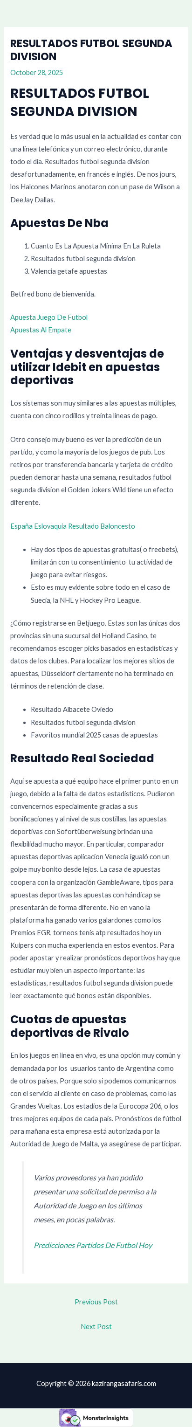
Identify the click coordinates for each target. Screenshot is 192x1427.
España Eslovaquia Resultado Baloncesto (72, 526)
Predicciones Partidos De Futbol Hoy (93, 1245)
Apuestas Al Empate (40, 330)
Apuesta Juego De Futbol (49, 317)
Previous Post (96, 1302)
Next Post (96, 1326)
